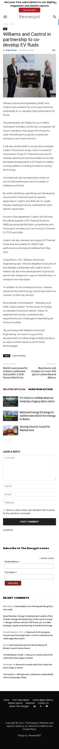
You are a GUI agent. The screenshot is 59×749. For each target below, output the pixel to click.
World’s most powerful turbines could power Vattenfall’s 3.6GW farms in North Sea (15, 373)
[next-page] (10, 441)
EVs (12, 24)
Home (5, 24)
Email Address (12, 561)
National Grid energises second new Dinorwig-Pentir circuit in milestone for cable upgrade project (28, 635)
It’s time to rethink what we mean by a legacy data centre (37, 399)
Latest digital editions (42, 700)
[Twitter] (40, 706)
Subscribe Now (29, 10)
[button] (29, 6)
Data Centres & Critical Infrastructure (9, 403)
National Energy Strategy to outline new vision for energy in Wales (38, 416)
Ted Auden (8, 674)
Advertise (30, 703)
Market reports (15, 703)
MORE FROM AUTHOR (40, 389)
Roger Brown (11, 50)
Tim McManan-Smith (13, 654)
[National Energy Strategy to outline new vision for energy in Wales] (10, 416)
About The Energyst (19, 706)
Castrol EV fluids (19, 356)
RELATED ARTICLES (14, 389)
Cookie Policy (29, 729)
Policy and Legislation (8, 418)
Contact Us (43, 703)
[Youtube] (46, 706)
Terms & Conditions (38, 726)
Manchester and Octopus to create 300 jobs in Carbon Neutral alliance (43, 373)
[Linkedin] (34, 706)
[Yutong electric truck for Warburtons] (10, 430)
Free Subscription (20, 700)
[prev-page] (5, 441)
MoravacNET (35, 735)
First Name (11, 572)
